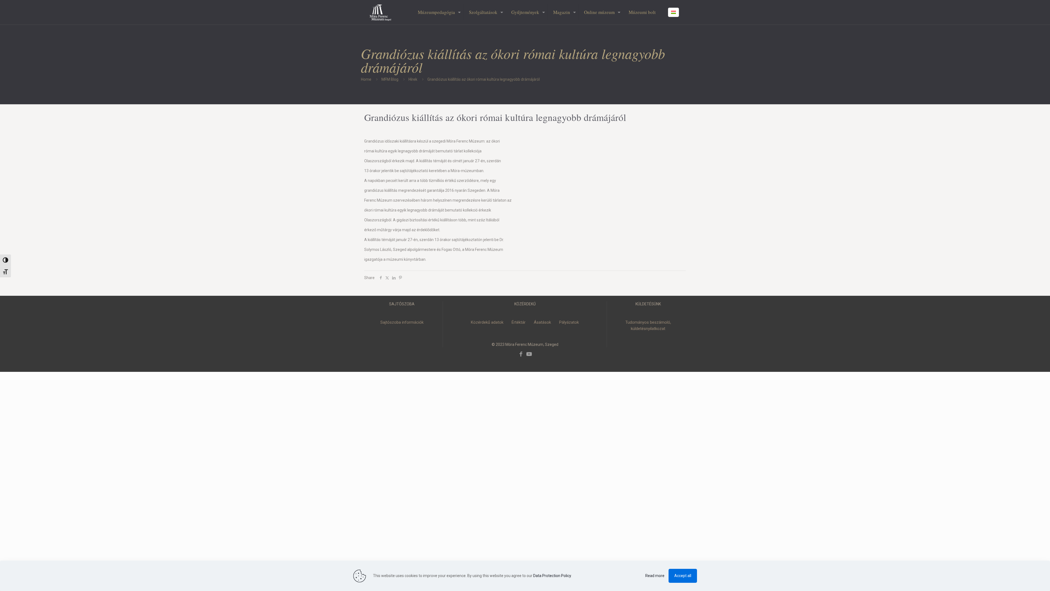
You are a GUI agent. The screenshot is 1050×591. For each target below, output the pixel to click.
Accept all (682, 575)
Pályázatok (569, 322)
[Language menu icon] (673, 12)
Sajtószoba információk (402, 322)
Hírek (413, 79)
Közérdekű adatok (487, 322)
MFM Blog (389, 79)
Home (366, 79)
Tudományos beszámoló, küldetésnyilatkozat (648, 325)
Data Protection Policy (552, 575)
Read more (654, 575)
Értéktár (519, 322)
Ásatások (542, 322)
